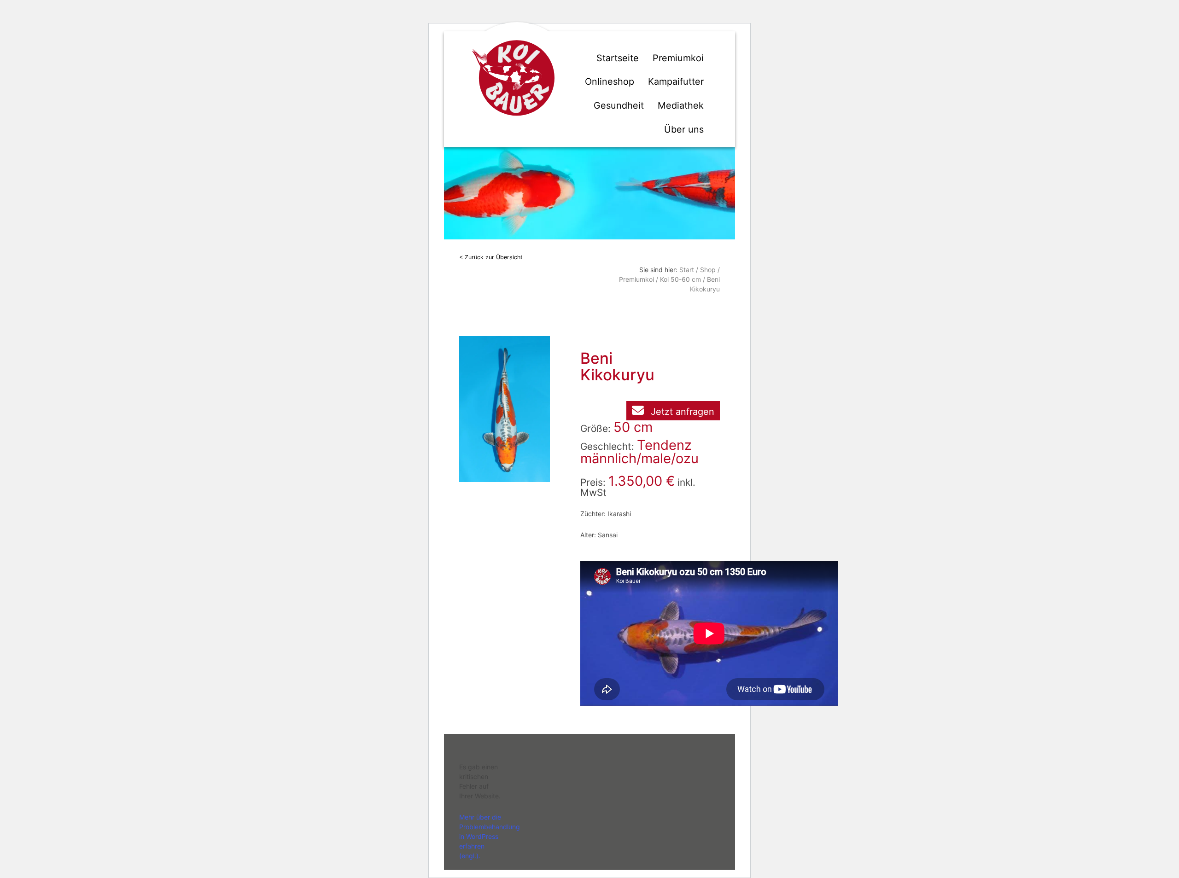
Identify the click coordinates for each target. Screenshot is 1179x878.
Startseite (617, 58)
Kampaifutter (676, 81)
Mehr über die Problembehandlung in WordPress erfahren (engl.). (489, 836)
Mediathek (681, 105)
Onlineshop (609, 81)
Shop (708, 269)
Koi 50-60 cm (680, 279)
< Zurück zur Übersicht (491, 257)
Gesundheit (619, 105)
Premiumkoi (678, 58)
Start (686, 269)
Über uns (684, 129)
